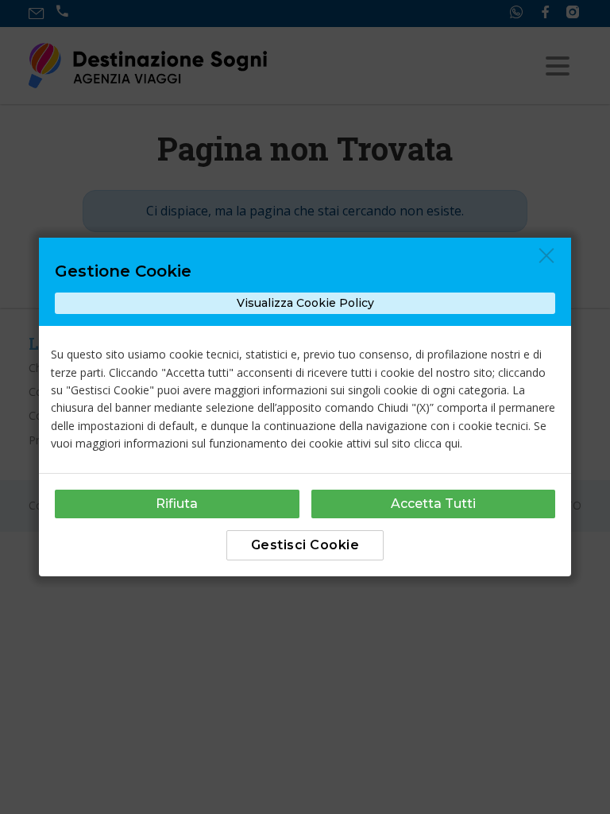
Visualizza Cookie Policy (305, 303)
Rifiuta (177, 503)
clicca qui (437, 443)
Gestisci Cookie (305, 544)
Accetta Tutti (433, 503)
